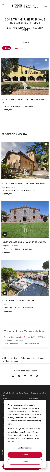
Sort (23, 48)
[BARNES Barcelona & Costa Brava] (21, 6)
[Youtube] (13, 376)
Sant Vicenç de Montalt (35, 399)
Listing (7, 48)
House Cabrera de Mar (31, 343)
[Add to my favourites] (46, 60)
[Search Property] (3, 5)
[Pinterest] (37, 376)
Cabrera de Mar (30, 337)
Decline (25, 461)
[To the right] (45, 76)
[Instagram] (31, 376)
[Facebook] (19, 376)
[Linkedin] (25, 376)
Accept (25, 455)
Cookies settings (25, 448)
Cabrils (6, 399)
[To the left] (4, 76)
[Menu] (46, 6)
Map (16, 48)
